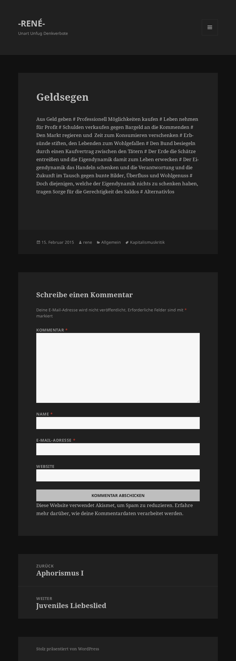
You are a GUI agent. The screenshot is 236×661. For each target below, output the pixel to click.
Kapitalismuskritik (147, 242)
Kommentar (52, 330)
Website (45, 466)
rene (87, 242)
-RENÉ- (31, 23)
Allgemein (111, 242)
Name (44, 414)
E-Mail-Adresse (55, 440)
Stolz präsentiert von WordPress (67, 649)
